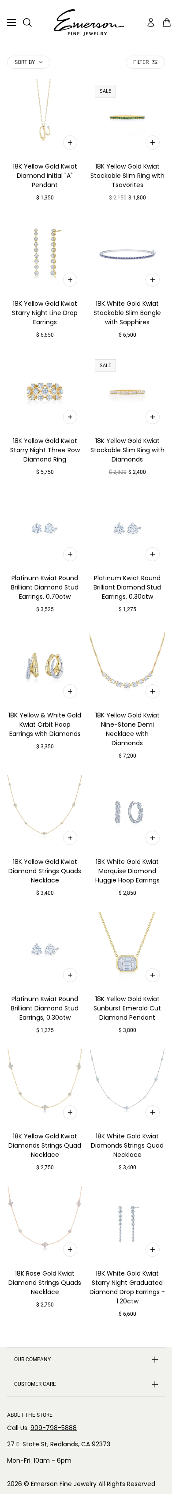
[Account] (150, 22)
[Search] (27, 22)
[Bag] (166, 22)
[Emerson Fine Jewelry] (86, 22)
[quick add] (70, 142)
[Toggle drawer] (11, 22)
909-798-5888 (53, 1427)
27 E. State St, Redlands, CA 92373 (58, 1444)
